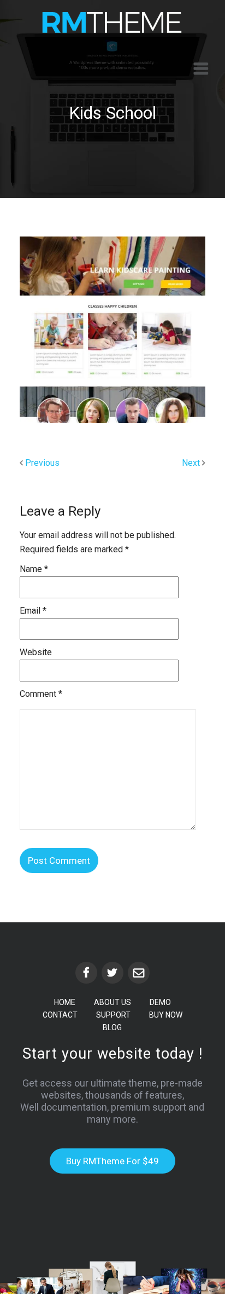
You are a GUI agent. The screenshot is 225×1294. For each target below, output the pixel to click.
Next (192, 463)
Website (36, 652)
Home (64, 1002)
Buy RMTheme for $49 (112, 1161)
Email (33, 610)
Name (34, 569)
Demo (160, 1002)
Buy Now (165, 1014)
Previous (41, 463)
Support (113, 1014)
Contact (60, 1014)
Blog (112, 1027)
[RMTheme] (113, 22)
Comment (41, 694)
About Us (112, 1002)
